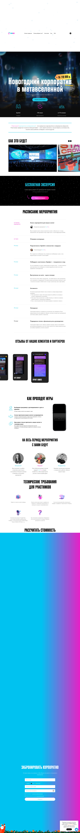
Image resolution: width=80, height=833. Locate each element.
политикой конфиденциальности (37, 793)
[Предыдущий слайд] (69, 141)
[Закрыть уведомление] (77, 821)
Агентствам (46, 33)
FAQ (55, 33)
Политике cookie (70, 824)
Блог (51, 33)
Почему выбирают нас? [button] (38, 33)
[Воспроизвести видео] (33, 158)
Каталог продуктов (28, 33)
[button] (40, 198)
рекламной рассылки (40, 796)
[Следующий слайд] (71, 141)
